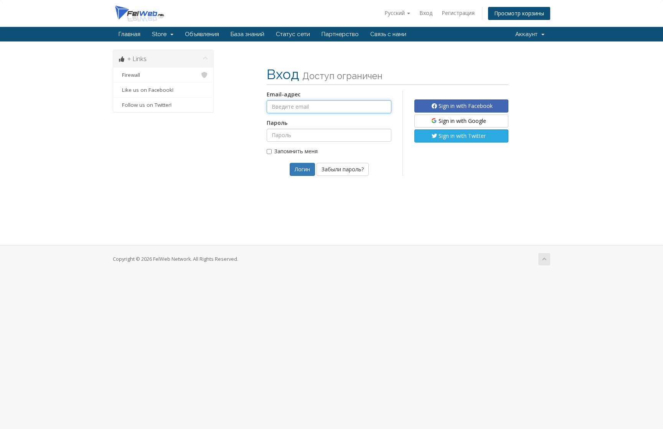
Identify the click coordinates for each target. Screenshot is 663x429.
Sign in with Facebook (465, 105)
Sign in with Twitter (461, 135)
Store (161, 34)
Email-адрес (283, 94)
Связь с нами (388, 34)
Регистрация (458, 13)
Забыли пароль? (343, 169)
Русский (395, 13)
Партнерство (340, 34)
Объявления (202, 34)
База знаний (247, 34)
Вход (425, 13)
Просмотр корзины (519, 13)
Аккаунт (528, 34)
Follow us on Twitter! (145, 104)
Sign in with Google (461, 120)
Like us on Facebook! (146, 89)
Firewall (129, 74)
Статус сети (293, 34)
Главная (129, 34)
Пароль (277, 122)
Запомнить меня (296, 151)
